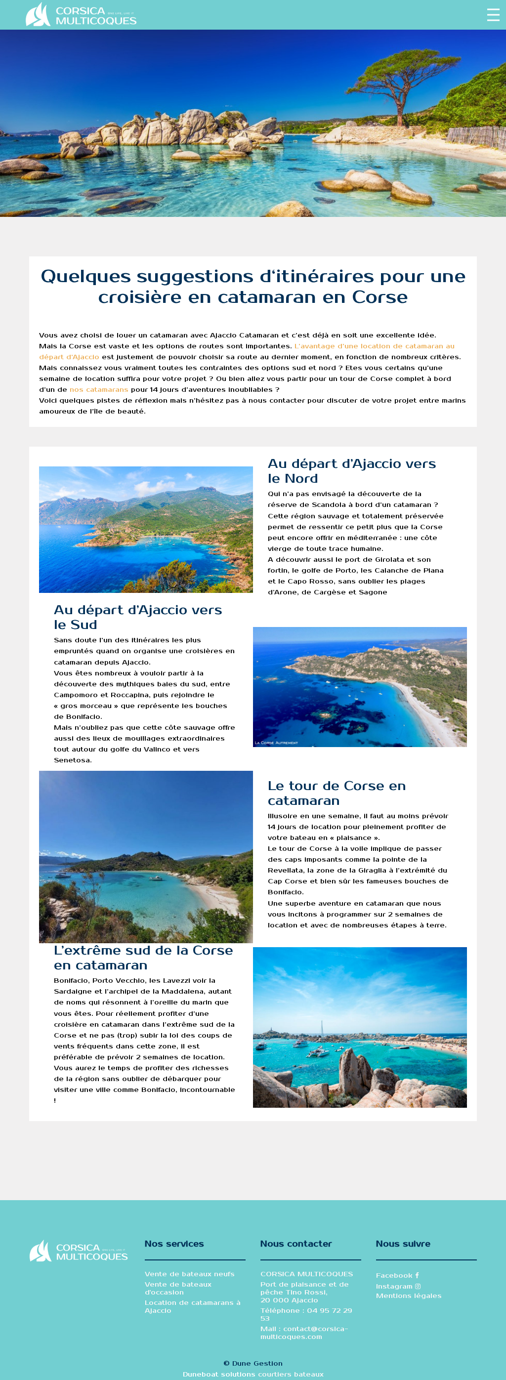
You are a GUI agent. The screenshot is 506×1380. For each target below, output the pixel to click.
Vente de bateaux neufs (190, 1274)
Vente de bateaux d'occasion (178, 1288)
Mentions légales (409, 1296)
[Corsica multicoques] (81, 14)
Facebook (395, 1276)
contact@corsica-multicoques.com (304, 1333)
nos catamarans (99, 390)
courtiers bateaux (291, 1375)
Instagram (395, 1287)
